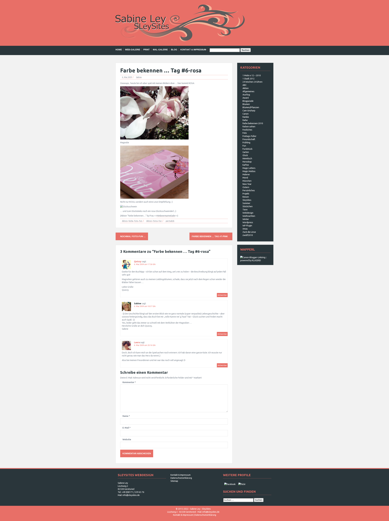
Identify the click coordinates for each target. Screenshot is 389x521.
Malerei (246, 174)
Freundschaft (249, 139)
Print (146, 49)
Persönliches (249, 190)
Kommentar (129, 382)
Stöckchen (248, 206)
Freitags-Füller (249, 136)
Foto (136, 221)
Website (126, 439)
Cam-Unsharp (249, 110)
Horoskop (247, 161)
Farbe (131, 221)
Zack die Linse (249, 232)
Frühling (246, 142)
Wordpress (248, 222)
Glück (245, 155)
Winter (246, 219)
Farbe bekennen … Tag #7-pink (210, 236)
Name (126, 416)
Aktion (125, 221)
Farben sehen (249, 126)
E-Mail (126, 428)
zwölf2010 (248, 235)
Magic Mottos (249, 171)
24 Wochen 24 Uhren (252, 82)
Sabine (139, 77)
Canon (246, 114)
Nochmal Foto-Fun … (133, 236)
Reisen (246, 197)
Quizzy (137, 261)
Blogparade (248, 101)
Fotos (155, 221)
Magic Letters (249, 168)
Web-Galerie (132, 49)
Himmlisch (247, 158)
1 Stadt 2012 (249, 78)
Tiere (245, 209)
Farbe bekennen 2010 (253, 123)
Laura (137, 342)
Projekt (246, 193)
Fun (140, 221)
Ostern (246, 187)
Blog (174, 49)
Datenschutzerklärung (181, 478)
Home (118, 49)
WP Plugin (247, 225)
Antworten (222, 295)
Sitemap (174, 481)
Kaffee (246, 165)
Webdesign (248, 213)
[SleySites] (180, 22)
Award (246, 98)
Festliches (247, 130)
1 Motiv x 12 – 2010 (252, 75)
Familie (246, 117)
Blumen (246, 104)
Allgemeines (248, 91)
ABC (245, 85)
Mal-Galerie (160, 49)
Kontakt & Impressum (193, 49)
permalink (169, 221)
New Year (247, 184)
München (247, 181)
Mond (245, 177)
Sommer (246, 203)
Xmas (245, 229)
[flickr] (242, 484)
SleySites (247, 200)
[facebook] (230, 484)
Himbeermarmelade (166, 215)
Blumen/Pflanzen (251, 107)
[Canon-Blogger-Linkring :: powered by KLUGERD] (255, 259)
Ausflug (246, 94)
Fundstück (247, 149)
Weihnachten (249, 216)
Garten (246, 152)
